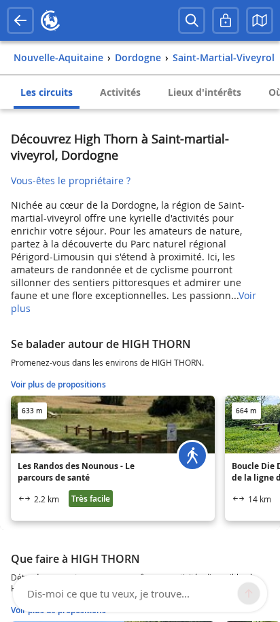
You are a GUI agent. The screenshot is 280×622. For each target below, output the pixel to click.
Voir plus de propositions (58, 384)
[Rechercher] (191, 20)
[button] (259, 20)
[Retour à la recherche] (20, 20)
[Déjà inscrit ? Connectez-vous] (225, 20)
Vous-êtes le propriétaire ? (70, 180)
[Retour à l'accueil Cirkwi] (50, 20)
